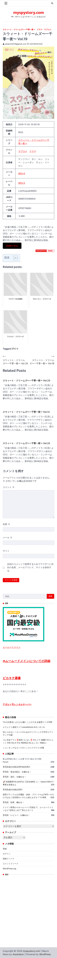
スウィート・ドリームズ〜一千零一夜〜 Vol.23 (26, 380)
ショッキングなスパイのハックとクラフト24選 (23, 748)
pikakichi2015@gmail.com (15, 44)
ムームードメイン (11, 647)
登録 (5, 849)
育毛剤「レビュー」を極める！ (16, 815)
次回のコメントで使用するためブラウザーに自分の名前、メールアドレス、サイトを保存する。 (30, 567)
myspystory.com (28, 12)
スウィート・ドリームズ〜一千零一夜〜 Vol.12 (26, 411)
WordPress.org (9, 868)
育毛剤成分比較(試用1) (12, 789)
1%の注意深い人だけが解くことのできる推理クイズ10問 (27, 722)
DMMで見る (12, 245)
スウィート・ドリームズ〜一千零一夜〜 (19, 29)
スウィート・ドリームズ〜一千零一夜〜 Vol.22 (26, 443)
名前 (6, 524)
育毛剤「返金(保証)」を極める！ (17, 772)
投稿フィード (8, 858)
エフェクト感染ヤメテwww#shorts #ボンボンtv (24, 727)
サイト (6, 550)
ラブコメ (47, 29)
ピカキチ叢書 (12, 678)
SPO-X (21, 173)
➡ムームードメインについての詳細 (26, 661)
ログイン (7, 853)
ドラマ (39, 29)
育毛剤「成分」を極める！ (14, 777)
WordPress (45, 954)
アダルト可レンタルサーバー (17, 704)
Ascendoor (18, 954)
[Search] (52, 3)
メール (7, 537)
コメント (9, 487)
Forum (5, 762)
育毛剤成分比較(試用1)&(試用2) (16, 767)
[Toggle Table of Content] (14, 258)
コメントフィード (10, 863)
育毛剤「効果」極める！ (13, 802)
